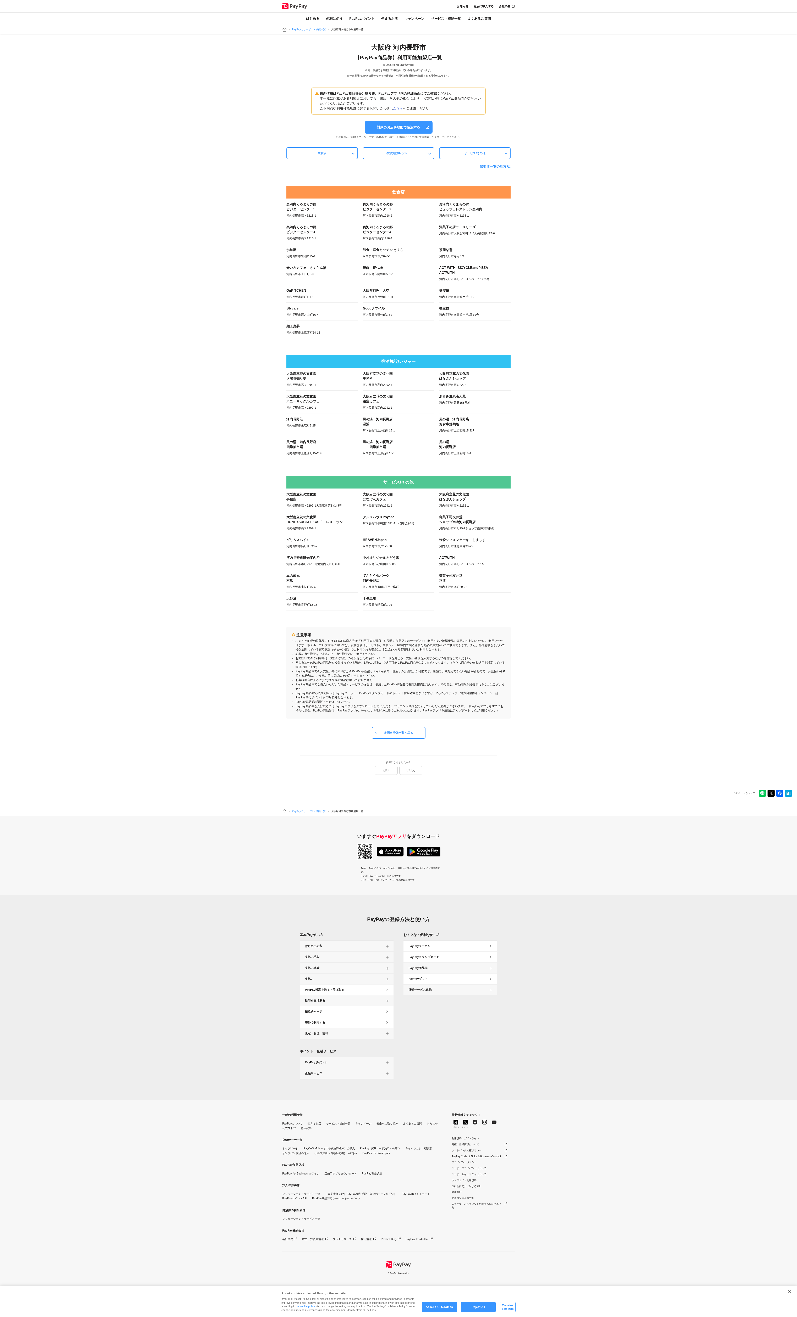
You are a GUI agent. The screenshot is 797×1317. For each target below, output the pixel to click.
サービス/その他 (474, 153)
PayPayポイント (362, 18)
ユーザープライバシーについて (469, 1168)
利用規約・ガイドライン (465, 1138)
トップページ (290, 1148)
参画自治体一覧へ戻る (398, 732)
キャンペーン (414, 18)
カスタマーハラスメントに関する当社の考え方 (476, 1206)
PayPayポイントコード (416, 1193)
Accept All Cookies (439, 1307)
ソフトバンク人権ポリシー (467, 1150)
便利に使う (334, 18)
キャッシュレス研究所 (418, 1148)
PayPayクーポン (419, 946)
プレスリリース (342, 1239)
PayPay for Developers (376, 1153)
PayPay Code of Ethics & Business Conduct (476, 1156)
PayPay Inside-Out (417, 1239)
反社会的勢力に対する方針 (467, 1186)
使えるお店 (389, 18)
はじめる (312, 18)
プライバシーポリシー (464, 1162)
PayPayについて (292, 1123)
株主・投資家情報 (313, 1239)
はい (386, 770)
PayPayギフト (418, 978)
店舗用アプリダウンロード (340, 1173)
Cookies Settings (508, 1307)
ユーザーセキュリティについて (469, 1174)
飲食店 (322, 153)
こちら (398, 108)
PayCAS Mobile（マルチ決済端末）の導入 (329, 1148)
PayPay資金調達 (372, 1173)
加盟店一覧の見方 (493, 166)
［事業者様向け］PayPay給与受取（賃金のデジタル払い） (361, 1193)
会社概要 (504, 6)
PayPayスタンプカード (423, 957)
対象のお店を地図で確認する (398, 127)
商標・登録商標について (465, 1144)
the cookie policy (305, 1306)
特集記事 (306, 1128)
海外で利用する (315, 1022)
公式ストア (289, 1128)
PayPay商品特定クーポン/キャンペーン (336, 1198)
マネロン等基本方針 (463, 1198)
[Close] (789, 1291)
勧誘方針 (457, 1192)
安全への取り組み (387, 1123)
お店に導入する (483, 6)
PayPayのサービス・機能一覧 (309, 29)
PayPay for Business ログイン (300, 1173)
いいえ (410, 770)
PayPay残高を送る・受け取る (324, 989)
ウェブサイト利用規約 (464, 1180)
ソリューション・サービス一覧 (301, 1193)
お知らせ (462, 6)
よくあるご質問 (479, 18)
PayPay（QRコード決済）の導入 (380, 1148)
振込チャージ (313, 1011)
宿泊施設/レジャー (398, 153)
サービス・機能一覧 (446, 18)
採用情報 (366, 1239)
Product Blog (388, 1239)
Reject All (478, 1307)
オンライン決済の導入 (295, 1153)
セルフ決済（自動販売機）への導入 (335, 1153)
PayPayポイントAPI (294, 1198)
